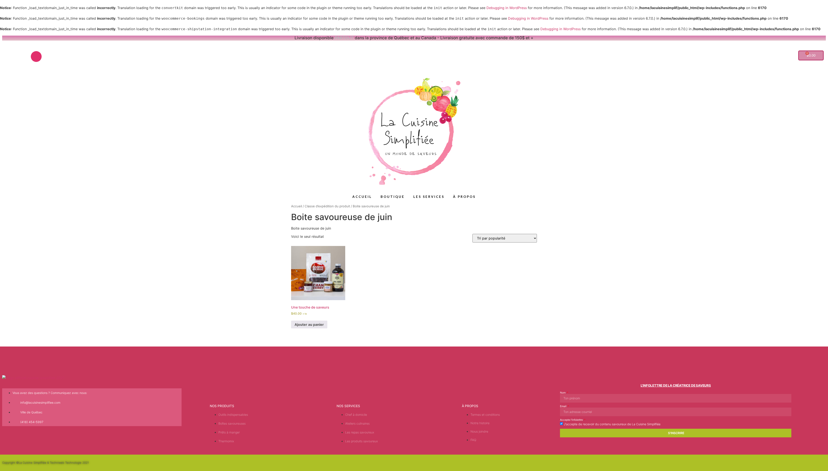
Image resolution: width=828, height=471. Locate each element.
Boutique (393, 196)
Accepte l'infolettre (571, 420)
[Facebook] (23, 56)
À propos (464, 196)
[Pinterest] (10, 56)
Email (563, 406)
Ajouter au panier (309, 324)
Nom (563, 392)
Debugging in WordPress (506, 8)
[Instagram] (36, 56)
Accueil (362, 196)
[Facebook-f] (786, 462)
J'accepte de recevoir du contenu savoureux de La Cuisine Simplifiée (612, 424)
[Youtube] (49, 56)
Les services (428, 196)
